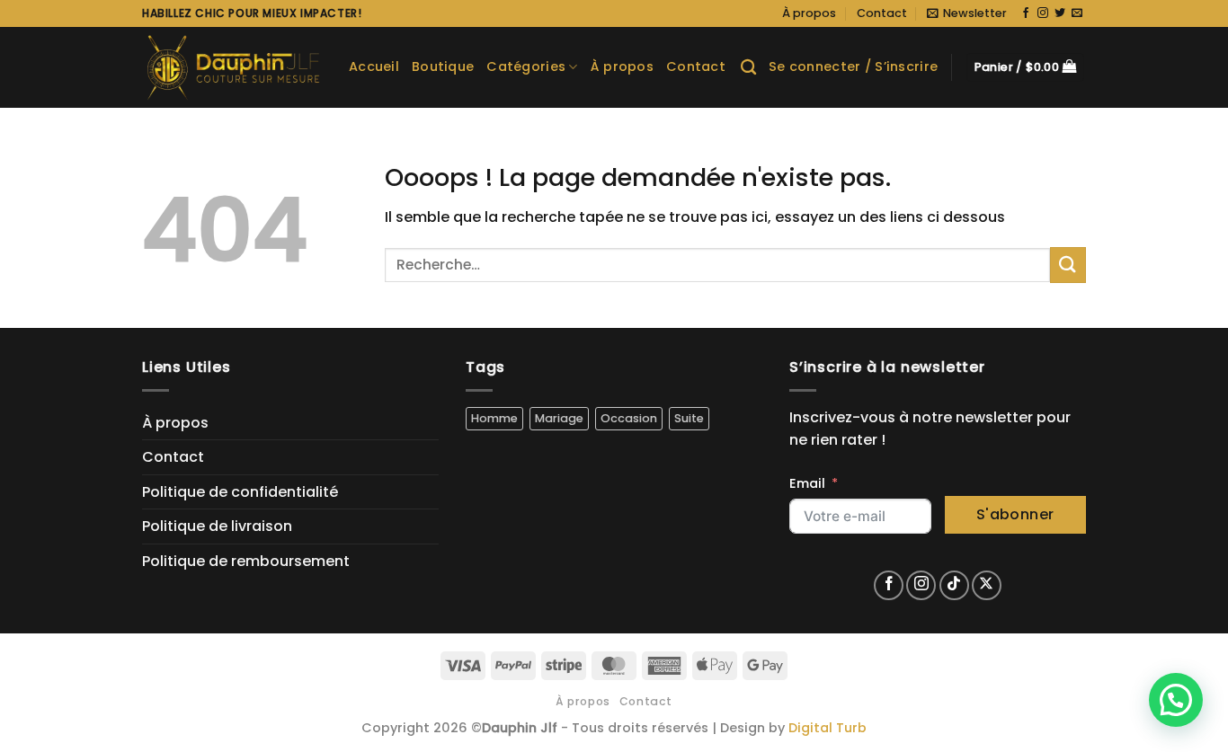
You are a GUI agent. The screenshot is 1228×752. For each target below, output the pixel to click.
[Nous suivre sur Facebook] (1025, 13)
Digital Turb (827, 728)
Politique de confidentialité (240, 492)
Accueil (374, 66)
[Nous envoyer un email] (1077, 13)
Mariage (559, 418)
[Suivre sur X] (986, 585)
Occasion (629, 418)
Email (807, 483)
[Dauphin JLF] (232, 67)
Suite (689, 418)
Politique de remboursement (246, 561)
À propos (809, 13)
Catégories (525, 66)
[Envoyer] (1068, 264)
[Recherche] (748, 67)
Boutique (443, 66)
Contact (882, 13)
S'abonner (1015, 514)
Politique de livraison (217, 526)
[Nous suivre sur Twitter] (1059, 13)
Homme (494, 418)
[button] (967, 13)
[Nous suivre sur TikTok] (954, 585)
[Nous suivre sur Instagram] (1042, 13)
